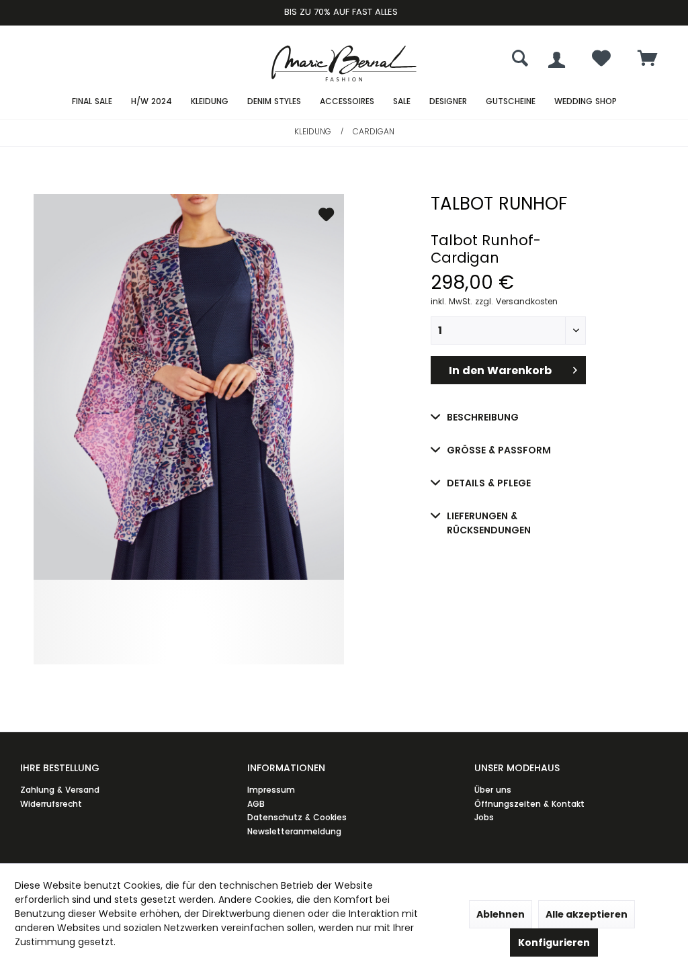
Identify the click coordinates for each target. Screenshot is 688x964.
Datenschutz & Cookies (297, 817)
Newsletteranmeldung (294, 831)
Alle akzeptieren (587, 914)
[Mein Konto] (556, 60)
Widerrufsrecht (51, 803)
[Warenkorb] (648, 59)
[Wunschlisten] (601, 61)
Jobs (484, 817)
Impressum (271, 789)
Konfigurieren (554, 942)
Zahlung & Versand (59, 789)
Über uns (492, 789)
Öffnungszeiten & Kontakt (529, 803)
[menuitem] (648, 60)
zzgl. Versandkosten (516, 301)
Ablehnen (500, 914)
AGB (256, 803)
